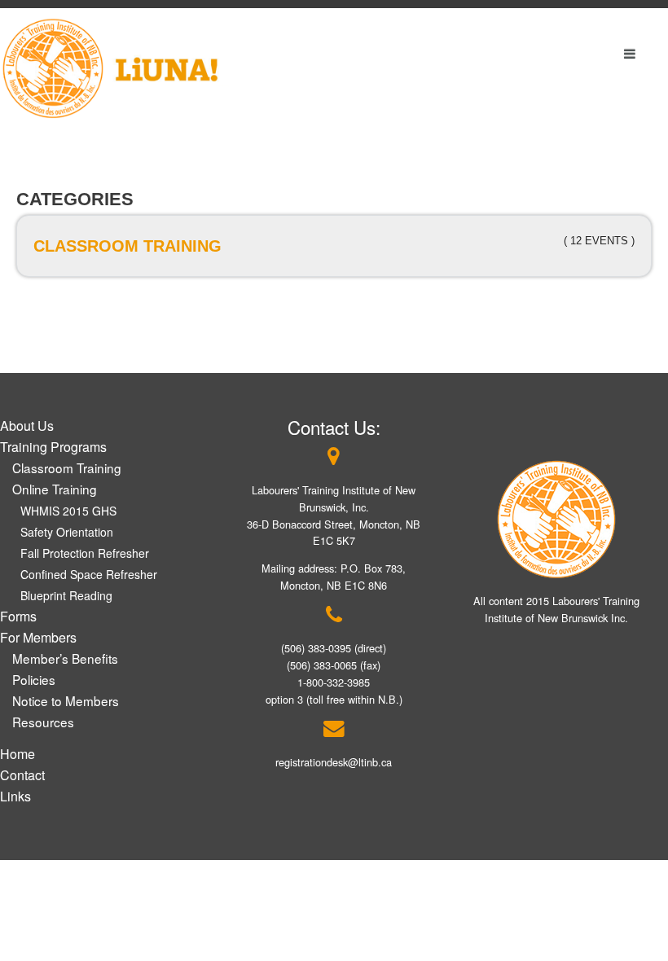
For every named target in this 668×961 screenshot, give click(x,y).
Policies (33, 679)
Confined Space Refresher (88, 574)
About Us (27, 425)
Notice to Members (65, 700)
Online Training (54, 489)
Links (15, 796)
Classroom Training (127, 246)
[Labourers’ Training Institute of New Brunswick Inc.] (64, 58)
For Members (38, 637)
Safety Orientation (66, 532)
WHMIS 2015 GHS (68, 510)
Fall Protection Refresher (84, 553)
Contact (22, 775)
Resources (43, 722)
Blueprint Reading (66, 595)
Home (17, 753)
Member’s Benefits (65, 658)
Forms (18, 616)
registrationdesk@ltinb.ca (333, 762)
